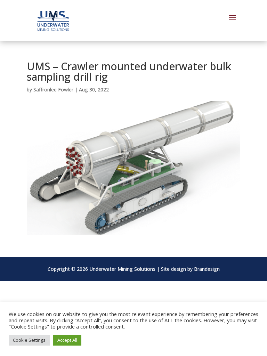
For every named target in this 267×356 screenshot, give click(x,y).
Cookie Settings (29, 340)
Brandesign (207, 269)
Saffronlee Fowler (53, 89)
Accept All (67, 340)
